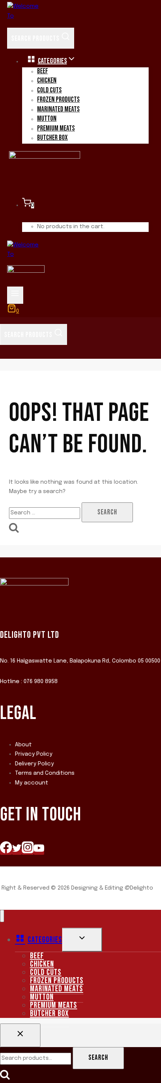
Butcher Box (52, 138)
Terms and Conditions (45, 773)
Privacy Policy (33, 754)
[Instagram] (28, 852)
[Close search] (20, 1035)
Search (98, 1057)
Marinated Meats (58, 109)
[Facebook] (6, 852)
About (23, 745)
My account (31, 783)
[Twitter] (17, 852)
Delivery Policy (34, 764)
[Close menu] (2, 916)
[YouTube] (39, 852)
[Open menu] (15, 295)
